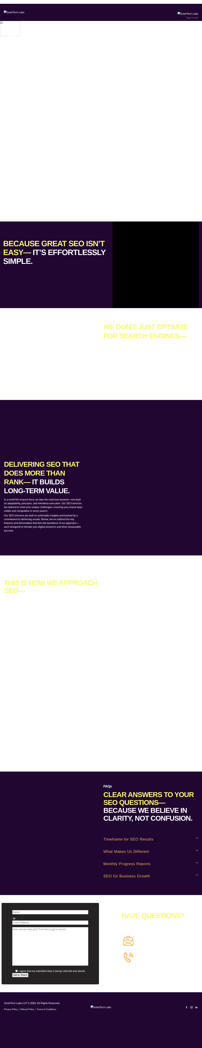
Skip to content (8, 1)
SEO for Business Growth (126, 876)
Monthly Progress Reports (127, 864)
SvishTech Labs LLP (15, 1003)
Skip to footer (24, 1)
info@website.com (10, 171)
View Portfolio (8, 219)
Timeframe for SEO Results (128, 839)
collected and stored (73, 971)
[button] (150, 839)
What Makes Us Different (126, 851)
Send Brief (6, 195)
